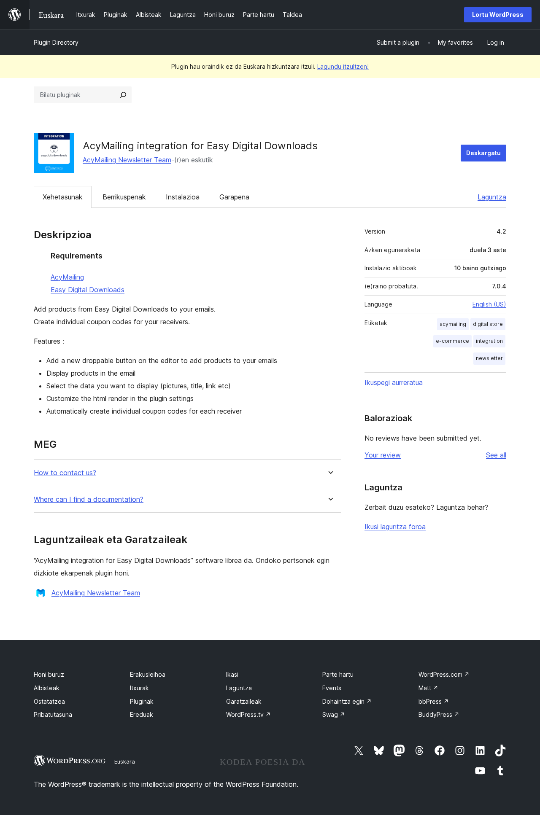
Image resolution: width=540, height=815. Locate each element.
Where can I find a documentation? (88, 499)
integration (489, 341)
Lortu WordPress (498, 14)
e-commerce (452, 341)
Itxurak (139, 687)
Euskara (124, 761)
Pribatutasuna (53, 714)
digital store (488, 324)
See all (496, 455)
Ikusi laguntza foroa (395, 526)
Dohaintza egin (347, 701)
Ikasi (232, 674)
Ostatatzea (49, 701)
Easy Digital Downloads (87, 289)
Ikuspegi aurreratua (393, 382)
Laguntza (492, 197)
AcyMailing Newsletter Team (127, 160)
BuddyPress (438, 714)
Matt (428, 687)
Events (331, 687)
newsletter (489, 358)
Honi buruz (49, 674)
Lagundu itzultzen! (343, 66)
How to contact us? (65, 473)
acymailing (453, 324)
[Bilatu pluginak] (123, 94)
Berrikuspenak (124, 197)
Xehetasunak (63, 197)
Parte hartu (338, 674)
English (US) (489, 304)
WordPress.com (444, 674)
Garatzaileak (244, 701)
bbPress (433, 701)
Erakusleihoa (147, 674)
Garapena (234, 197)
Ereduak (141, 714)
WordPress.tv (248, 714)
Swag (333, 714)
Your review (382, 455)
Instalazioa (183, 197)
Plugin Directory (56, 42)
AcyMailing (67, 277)
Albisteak (46, 687)
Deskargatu (483, 152)
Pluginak (142, 701)
